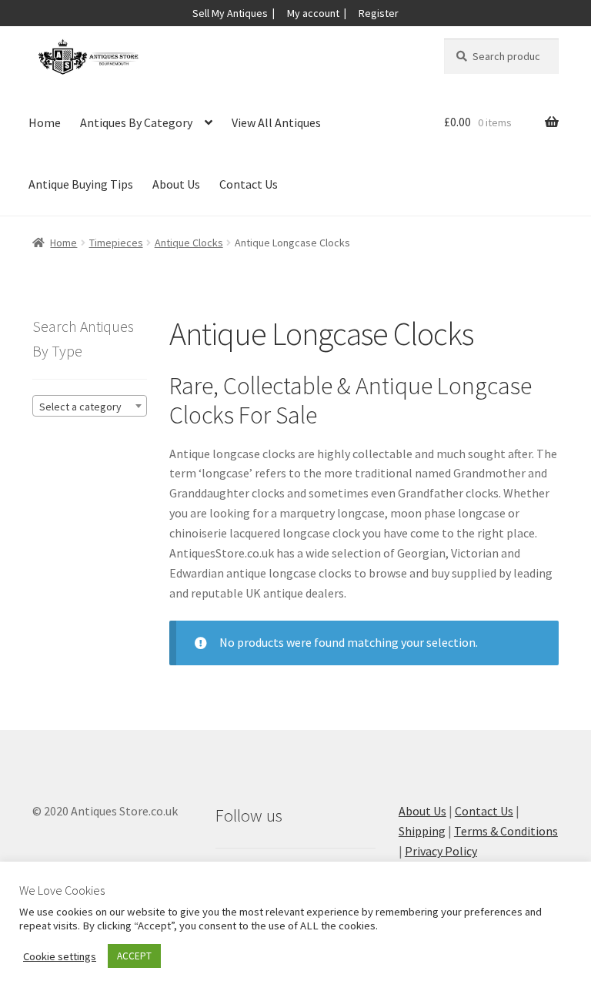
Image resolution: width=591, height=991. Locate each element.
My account (313, 13)
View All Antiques (276, 122)
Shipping (422, 831)
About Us (176, 184)
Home (44, 122)
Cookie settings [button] (59, 956)
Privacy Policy (441, 851)
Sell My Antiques (230, 13)
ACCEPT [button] (134, 956)
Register (379, 13)
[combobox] (89, 406)
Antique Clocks (189, 242)
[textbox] (89, 406)
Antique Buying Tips (80, 184)
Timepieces (116, 242)
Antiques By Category (136, 122)
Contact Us (248, 184)
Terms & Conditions (506, 831)
